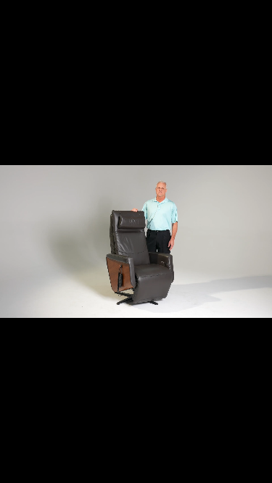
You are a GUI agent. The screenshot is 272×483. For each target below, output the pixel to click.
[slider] (135, 470)
